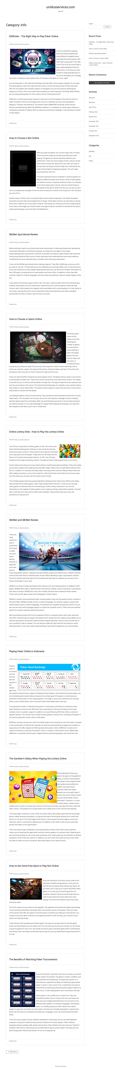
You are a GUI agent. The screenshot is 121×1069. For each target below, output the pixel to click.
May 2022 (92, 98)
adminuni (26, 44)
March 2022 (92, 107)
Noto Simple (62, 1066)
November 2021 (94, 126)
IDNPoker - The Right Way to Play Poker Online (33, 36)
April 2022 (92, 102)
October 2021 (93, 131)
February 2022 (93, 112)
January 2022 (93, 117)
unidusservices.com (60, 7)
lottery (91, 161)
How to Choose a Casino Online (25, 319)
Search (91, 24)
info (16, 123)
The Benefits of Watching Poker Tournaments (33, 959)
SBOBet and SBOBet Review (23, 519)
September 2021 (94, 135)
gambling (91, 151)
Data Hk (60, 11)
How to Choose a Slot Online (24, 138)
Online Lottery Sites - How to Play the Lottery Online (36, 431)
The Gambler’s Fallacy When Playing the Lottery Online (37, 758)
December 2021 (94, 121)
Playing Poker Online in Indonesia (26, 651)
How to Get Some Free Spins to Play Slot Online (34, 865)
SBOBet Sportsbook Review (23, 234)
